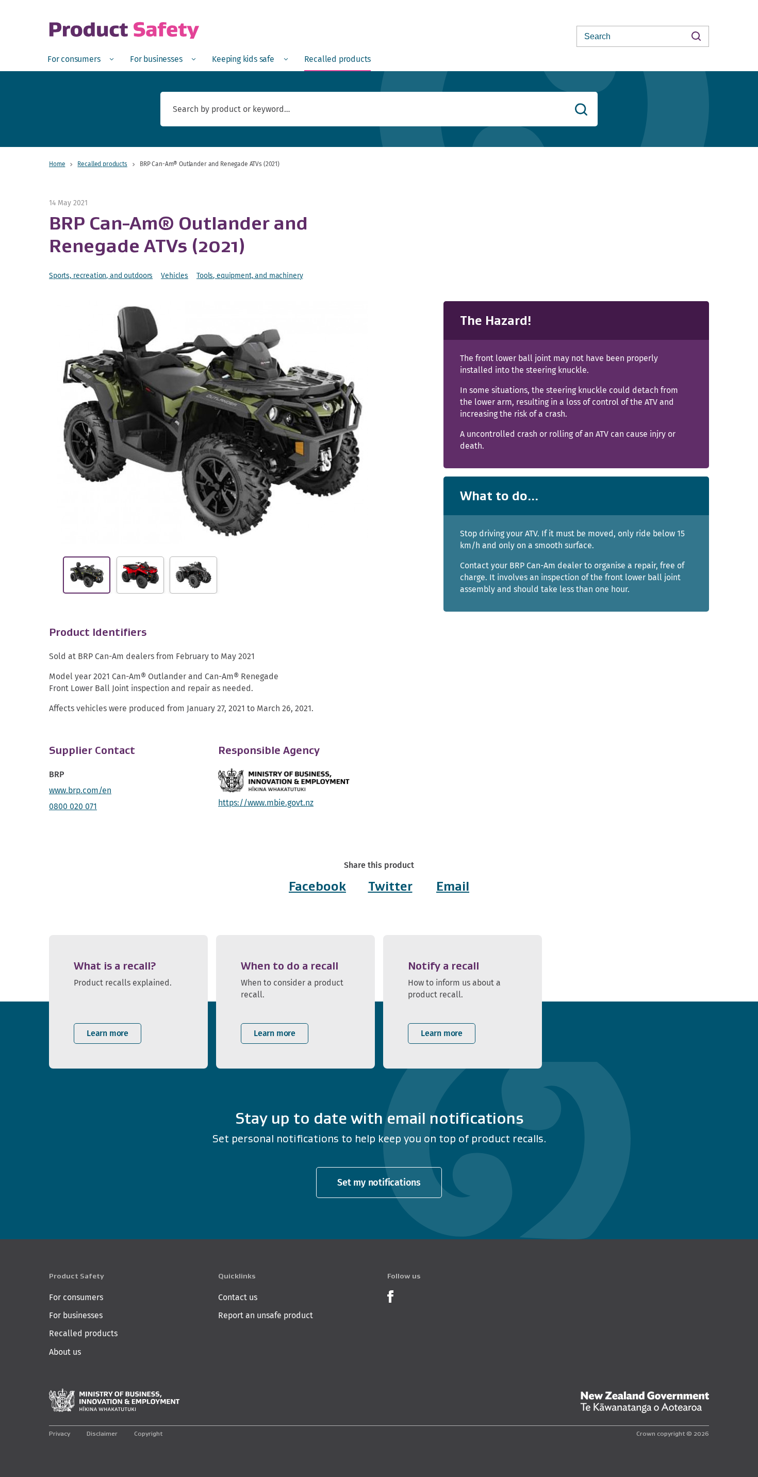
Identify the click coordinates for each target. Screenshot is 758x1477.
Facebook (317, 886)
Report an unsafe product (265, 1315)
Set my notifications (379, 1182)
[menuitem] (80, 58)
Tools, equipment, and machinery (249, 275)
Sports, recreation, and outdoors (101, 275)
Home (57, 163)
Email (452, 886)
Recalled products (102, 163)
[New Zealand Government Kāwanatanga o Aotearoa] (644, 1402)
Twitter (390, 886)
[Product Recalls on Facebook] (390, 1295)
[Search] (696, 36)
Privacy (59, 1433)
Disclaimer (102, 1433)
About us (65, 1352)
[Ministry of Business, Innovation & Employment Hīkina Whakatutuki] (114, 1400)
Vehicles (174, 275)
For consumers (76, 1297)
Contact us (237, 1297)
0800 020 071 (73, 806)
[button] (212, 422)
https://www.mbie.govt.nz (266, 803)
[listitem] (128, 1002)
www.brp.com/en (80, 790)
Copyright (148, 1433)
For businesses (76, 1315)
